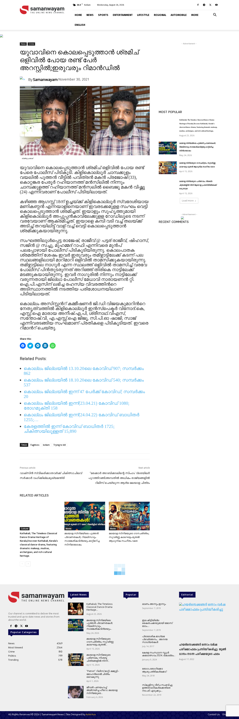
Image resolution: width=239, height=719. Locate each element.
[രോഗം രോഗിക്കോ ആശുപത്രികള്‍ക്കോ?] (131, 673)
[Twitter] (210, 4)
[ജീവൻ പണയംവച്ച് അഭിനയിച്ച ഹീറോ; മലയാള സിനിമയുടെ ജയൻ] (75, 692)
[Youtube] (216, 4)
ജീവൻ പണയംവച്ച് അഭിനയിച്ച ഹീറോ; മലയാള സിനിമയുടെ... (101, 690)
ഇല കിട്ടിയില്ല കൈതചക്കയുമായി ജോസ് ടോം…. (157, 623)
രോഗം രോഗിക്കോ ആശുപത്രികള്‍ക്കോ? (154, 670)
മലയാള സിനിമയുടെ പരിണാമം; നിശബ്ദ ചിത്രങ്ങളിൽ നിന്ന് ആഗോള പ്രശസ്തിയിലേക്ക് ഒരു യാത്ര (198, 185)
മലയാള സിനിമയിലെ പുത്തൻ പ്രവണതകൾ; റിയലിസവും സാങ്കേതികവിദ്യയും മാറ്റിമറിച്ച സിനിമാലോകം (197, 147)
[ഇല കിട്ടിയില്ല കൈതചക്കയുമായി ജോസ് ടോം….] (131, 625)
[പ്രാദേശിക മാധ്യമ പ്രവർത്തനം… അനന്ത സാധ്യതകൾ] (131, 641)
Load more (188, 200)
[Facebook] (198, 4)
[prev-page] (22, 563)
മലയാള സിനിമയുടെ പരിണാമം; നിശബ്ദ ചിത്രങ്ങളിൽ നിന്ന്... (98, 657)
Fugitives (34, 444)
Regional (160, 15)
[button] (214, 14)
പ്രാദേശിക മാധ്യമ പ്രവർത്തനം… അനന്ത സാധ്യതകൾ (154, 639)
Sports (103, 15)
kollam (46, 444)
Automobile (179, 15)
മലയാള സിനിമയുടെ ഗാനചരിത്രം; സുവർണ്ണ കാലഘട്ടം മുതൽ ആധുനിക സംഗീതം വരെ (129, 537)
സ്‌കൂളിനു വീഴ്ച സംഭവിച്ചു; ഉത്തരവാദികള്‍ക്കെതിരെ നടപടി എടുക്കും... (157, 687)
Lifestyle (143, 15)
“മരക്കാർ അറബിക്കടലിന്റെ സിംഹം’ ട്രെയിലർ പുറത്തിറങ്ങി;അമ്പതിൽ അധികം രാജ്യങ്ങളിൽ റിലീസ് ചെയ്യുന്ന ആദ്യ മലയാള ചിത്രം (119, 478)
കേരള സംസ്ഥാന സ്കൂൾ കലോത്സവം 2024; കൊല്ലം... (158, 654)
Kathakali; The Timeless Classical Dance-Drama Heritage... (99, 606)
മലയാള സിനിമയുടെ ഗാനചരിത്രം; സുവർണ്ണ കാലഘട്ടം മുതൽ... (100, 641)
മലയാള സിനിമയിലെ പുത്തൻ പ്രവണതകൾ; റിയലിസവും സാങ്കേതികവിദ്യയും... (99, 624)
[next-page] (28, 563)
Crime (31, 44)
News (90, 15)
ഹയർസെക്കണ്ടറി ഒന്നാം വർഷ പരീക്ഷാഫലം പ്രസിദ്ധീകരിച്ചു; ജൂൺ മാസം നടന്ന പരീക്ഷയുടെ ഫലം (202, 649)
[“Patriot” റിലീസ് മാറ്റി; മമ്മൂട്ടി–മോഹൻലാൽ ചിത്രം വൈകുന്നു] (75, 676)
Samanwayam (45, 79)
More (194, 15)
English (80, 25)
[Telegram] (204, 4)
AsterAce (91, 714)
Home (78, 15)
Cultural (24, 528)
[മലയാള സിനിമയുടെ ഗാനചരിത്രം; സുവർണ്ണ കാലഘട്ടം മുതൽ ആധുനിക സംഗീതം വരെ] (129, 516)
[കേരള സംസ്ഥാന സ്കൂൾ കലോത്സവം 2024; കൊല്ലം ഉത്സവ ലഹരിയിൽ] (131, 657)
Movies (68, 528)
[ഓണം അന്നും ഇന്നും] (131, 609)
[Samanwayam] (24, 79)
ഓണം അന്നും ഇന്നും (154, 603)
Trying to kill (59, 444)
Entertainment (123, 15)
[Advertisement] (189, 69)
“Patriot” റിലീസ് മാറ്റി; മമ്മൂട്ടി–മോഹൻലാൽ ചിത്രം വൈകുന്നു (102, 673)
